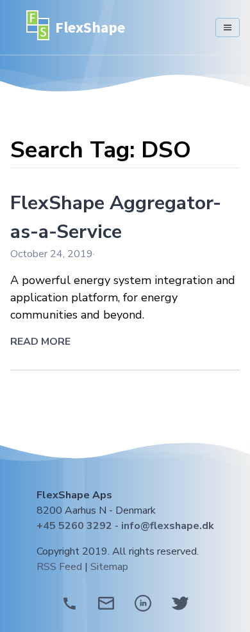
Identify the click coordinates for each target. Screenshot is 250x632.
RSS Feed (59, 567)
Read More (40, 342)
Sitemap (109, 567)
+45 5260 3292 (74, 526)
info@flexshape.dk (167, 526)
